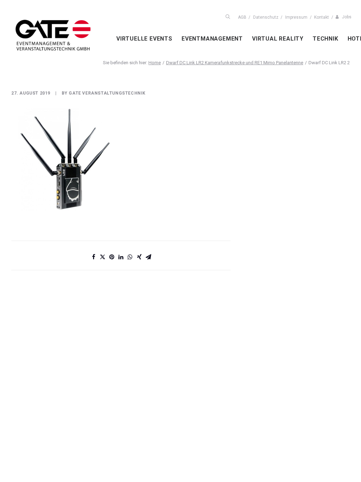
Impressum (296, 17)
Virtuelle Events (144, 38)
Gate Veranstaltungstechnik (107, 93)
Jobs (346, 16)
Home (154, 62)
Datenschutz (266, 17)
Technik (325, 38)
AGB (242, 17)
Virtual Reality (278, 38)
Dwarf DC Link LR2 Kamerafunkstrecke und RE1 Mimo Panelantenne (234, 62)
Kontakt (321, 17)
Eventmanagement (212, 38)
